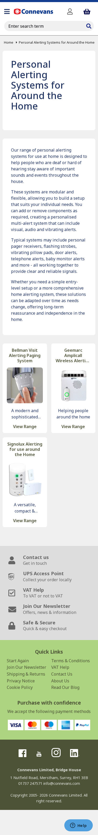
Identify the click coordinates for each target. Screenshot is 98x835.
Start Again (18, 661)
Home (8, 42)
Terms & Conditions (70, 661)
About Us (60, 681)
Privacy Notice (21, 681)
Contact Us (61, 674)
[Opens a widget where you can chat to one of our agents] (78, 825)
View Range (25, 426)
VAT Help (60, 667)
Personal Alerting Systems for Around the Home (57, 42)
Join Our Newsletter (26, 667)
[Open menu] (7, 11)
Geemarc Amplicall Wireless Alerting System (73, 355)
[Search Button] (88, 25)
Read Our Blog (65, 687)
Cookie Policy (20, 687)
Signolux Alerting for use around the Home (24, 449)
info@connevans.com (61, 783)
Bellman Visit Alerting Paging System (25, 355)
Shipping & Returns (26, 674)
